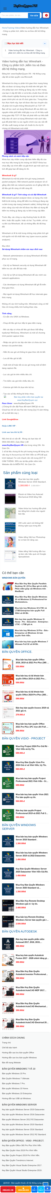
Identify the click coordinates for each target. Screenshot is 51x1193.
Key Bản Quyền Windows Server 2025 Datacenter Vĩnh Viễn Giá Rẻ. (32, 870)
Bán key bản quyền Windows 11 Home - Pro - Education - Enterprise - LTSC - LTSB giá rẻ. (32, 621)
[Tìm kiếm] (34, 15)
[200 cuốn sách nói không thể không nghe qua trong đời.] (10, 528)
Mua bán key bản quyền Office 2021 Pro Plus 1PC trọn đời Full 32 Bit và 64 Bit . (32, 725)
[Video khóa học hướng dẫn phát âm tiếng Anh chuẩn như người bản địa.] (10, 513)
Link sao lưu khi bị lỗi (12, 432)
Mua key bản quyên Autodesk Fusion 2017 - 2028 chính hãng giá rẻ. (32, 957)
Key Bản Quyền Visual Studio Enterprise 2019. (22, 1170)
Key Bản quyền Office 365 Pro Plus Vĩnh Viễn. (22, 1145)
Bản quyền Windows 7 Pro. (13, 1083)
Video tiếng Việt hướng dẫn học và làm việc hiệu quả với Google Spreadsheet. (32, 554)
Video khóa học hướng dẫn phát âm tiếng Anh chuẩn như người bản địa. (32, 511)
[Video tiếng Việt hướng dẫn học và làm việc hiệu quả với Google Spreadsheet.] (10, 556)
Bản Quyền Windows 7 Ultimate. (16, 1078)
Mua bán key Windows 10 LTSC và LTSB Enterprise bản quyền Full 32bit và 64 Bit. (31, 610)
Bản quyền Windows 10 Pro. (14, 1073)
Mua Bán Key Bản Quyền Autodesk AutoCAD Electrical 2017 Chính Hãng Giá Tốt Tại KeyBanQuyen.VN (32, 1021)
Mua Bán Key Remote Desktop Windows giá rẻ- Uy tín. (30, 902)
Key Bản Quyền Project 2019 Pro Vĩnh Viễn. (21, 1155)
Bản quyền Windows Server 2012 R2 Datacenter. (23, 1119)
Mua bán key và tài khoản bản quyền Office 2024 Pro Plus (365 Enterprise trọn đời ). (31, 693)
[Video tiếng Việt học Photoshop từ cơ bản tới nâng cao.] (10, 542)
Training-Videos (14, 28)
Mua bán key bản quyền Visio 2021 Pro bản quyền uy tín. (32, 795)
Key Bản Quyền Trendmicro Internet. (18, 1160)
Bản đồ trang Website (11, 1062)
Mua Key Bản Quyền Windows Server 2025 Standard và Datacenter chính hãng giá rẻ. (30, 886)
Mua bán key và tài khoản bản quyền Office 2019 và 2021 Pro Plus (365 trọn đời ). (30, 677)
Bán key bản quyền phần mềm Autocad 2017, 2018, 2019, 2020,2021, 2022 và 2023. (30, 941)
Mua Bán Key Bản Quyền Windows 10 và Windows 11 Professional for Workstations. (31, 599)
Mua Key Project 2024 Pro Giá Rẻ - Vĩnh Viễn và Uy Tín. (32, 747)
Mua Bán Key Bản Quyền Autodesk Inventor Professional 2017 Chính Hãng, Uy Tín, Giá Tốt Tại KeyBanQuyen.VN (31, 973)
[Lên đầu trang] (45, 1185)
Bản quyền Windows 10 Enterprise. (17, 1093)
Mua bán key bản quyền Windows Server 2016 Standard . (32, 838)
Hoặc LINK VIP (8, 426)
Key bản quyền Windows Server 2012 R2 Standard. (24, 1134)
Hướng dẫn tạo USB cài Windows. (16, 1098)
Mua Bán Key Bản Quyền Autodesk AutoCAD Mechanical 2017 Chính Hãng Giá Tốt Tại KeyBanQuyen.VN (31, 1005)
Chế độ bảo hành (9, 1047)
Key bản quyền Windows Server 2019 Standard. (22, 1124)
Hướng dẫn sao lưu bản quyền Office (18, 1052)
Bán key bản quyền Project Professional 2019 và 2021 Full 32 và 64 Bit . (31, 812)
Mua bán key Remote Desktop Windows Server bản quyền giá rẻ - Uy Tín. (32, 918)
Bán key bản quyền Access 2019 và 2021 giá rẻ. (32, 709)
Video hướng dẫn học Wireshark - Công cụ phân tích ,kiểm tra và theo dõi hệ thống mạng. (26, 51)
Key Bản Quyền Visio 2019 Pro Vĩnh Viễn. (20, 1150)
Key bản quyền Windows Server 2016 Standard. (22, 1129)
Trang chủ (6, 1042)
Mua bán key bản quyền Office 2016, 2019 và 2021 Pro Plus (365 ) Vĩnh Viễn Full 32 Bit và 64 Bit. (32, 661)
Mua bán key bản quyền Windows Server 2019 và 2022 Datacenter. (32, 854)
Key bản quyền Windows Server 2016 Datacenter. (23, 1114)
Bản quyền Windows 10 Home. (15, 1088)
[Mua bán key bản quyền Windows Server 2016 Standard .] (10, 484)
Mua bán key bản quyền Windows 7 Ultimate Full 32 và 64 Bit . (31, 642)
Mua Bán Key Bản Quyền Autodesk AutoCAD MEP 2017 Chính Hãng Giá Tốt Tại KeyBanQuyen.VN (30, 989)
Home (4, 28)
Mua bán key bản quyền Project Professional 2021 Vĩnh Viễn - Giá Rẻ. (31, 780)
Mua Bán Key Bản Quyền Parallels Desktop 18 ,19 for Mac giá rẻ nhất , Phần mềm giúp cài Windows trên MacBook (31, 587)
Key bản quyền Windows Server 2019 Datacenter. (23, 1109)
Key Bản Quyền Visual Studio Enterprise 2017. (22, 1165)
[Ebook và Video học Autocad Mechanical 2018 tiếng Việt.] (10, 499)
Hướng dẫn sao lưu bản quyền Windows (19, 1057)
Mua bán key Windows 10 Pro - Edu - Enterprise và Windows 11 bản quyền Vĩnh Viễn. (32, 633)
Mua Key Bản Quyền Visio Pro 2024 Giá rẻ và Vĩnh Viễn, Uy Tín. (31, 763)
